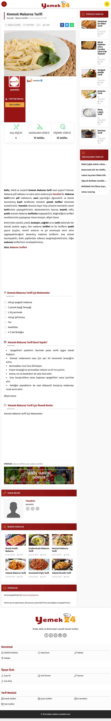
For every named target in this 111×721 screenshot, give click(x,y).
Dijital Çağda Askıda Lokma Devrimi (94, 164)
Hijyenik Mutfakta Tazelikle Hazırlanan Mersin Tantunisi (94, 181)
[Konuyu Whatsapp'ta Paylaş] (72, 25)
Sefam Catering (88, 192)
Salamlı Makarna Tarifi (15, 573)
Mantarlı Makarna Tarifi (60, 549)
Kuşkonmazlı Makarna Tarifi (39, 549)
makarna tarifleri (18, 464)
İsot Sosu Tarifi (101, 132)
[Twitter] (51, 635)
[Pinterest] (60, 635)
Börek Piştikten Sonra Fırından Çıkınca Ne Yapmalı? (102, 48)
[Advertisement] (39, 164)
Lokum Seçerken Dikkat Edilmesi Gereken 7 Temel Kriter (94, 175)
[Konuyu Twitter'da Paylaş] (67, 25)
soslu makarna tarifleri (34, 464)
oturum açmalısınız (30, 595)
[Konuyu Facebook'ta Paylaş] (62, 25)
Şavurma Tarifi (101, 92)
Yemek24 (36, 81)
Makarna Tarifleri (21, 18)
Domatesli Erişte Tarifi (39, 573)
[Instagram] (65, 635)
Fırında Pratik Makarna (11, 549)
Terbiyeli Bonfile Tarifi (101, 72)
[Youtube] (55, 635)
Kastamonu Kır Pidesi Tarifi (102, 23)
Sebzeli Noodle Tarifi (61, 573)
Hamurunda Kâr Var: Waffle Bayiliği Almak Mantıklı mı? (94, 170)
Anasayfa (10, 18)
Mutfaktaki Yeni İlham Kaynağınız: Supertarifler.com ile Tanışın (94, 186)
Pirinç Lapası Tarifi (100, 112)
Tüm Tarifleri (14, 105)
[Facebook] (46, 635)
